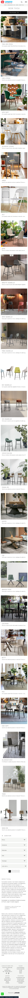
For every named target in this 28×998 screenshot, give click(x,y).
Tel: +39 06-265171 (7, 971)
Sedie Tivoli (21, 5)
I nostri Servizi (7, 979)
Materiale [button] (4, 850)
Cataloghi (20, 983)
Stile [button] (3, 855)
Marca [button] (3, 839)
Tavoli (20, 971)
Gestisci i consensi (14, 997)
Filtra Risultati (13, 12)
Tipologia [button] (4, 861)
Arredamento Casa (11, 5)
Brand (7, 981)
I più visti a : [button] (5, 866)
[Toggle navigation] (26, 2)
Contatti (7, 983)
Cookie (6, 997)
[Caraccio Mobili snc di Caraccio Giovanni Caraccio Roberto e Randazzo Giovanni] (6, 1)
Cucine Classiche (20, 969)
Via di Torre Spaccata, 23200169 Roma (7, 969)
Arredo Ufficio (20, 980)
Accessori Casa (20, 979)
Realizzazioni (7, 980)
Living (20, 970)
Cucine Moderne (20, 967)
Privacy (2, 997)
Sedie (17, 5)
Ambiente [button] (4, 845)
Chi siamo (7, 977)
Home (5, 5)
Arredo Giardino (20, 981)
